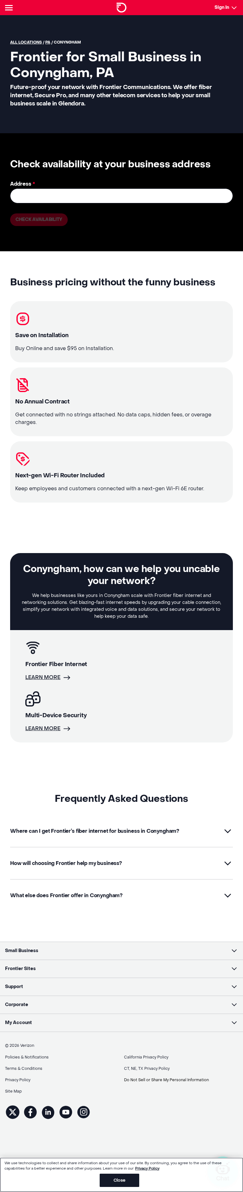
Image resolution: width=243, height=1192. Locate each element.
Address (22, 184)
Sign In (222, 7)
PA (47, 42)
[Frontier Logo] (121, 8)
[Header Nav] (10, 8)
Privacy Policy (147, 1168)
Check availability (39, 220)
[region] (121, 1175)
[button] (121, 831)
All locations (26, 42)
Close (119, 1180)
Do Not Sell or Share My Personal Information (166, 1079)
